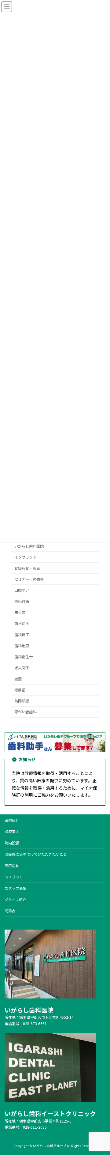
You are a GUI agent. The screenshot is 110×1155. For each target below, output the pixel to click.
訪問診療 (21, 701)
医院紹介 (12, 820)
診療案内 (12, 831)
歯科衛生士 (23, 656)
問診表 (10, 910)
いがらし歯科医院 (29, 546)
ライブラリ (14, 876)
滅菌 (18, 678)
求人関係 (21, 667)
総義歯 (19, 690)
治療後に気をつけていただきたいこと (36, 854)
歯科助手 (21, 623)
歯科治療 (21, 645)
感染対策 (21, 601)
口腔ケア (21, 590)
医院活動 (12, 865)
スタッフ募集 (16, 888)
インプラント (25, 557)
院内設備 (12, 842)
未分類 (19, 612)
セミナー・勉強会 (29, 579)
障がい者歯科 (25, 712)
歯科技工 (21, 634)
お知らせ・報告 (27, 568)
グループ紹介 (15, 899)
